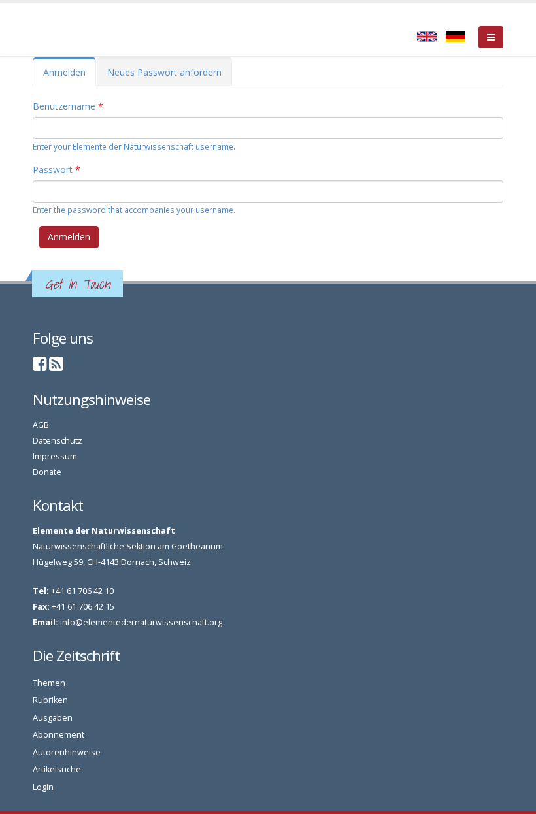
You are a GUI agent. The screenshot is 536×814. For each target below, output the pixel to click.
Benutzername (68, 106)
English (427, 36)
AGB (41, 425)
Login (43, 786)
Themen (49, 683)
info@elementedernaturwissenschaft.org (141, 622)
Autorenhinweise (67, 752)
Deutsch (455, 36)
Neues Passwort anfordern (164, 72)
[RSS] (56, 366)
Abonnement (58, 734)
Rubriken (50, 700)
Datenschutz (57, 440)
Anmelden (69, 76)
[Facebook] (40, 366)
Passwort (56, 169)
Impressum (55, 456)
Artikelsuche (57, 769)
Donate (47, 472)
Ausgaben (53, 717)
